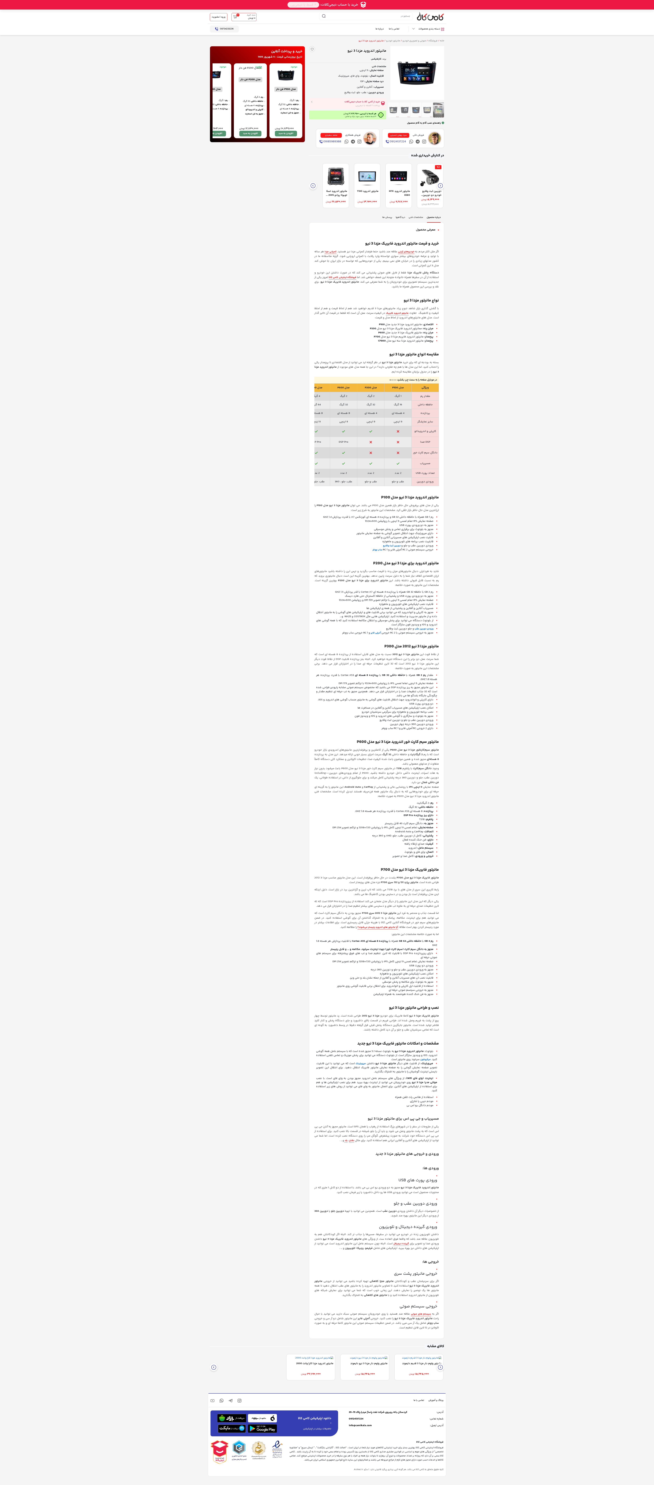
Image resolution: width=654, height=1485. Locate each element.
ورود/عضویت (218, 17)
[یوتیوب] (212, 1401)
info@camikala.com (360, 1426)
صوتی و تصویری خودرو (414, 41)
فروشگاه (433, 41)
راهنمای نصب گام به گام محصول (424, 123)
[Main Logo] (430, 16)
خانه (442, 41)
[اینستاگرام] (424, 141)
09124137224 (356, 1419)
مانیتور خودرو (393, 41)
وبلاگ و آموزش (435, 1400)
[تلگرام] (418, 141)
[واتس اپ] (411, 141)
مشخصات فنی (379, 66)
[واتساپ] (221, 1401)
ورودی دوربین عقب (424, 629)
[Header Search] (323, 16)
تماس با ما (394, 29)
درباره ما (380, 29)
